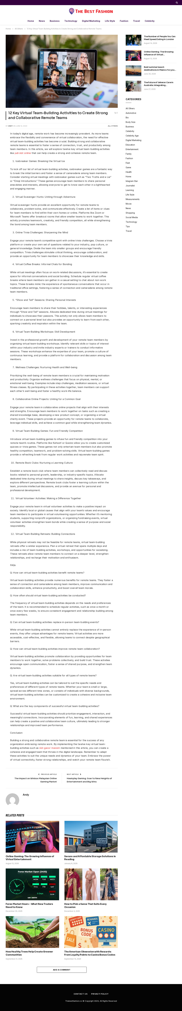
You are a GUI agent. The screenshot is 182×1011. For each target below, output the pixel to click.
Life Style (110, 21)
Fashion (124, 21)
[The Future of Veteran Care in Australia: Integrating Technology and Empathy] (133, 86)
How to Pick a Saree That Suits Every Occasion (85, 906)
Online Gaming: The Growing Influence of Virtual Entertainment (30, 858)
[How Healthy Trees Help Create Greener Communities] (32, 932)
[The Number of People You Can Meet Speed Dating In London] (133, 40)
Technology (70, 21)
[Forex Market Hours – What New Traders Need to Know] (32, 884)
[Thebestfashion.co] (91, 11)
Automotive (131, 113)
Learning (130, 190)
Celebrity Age (132, 135)
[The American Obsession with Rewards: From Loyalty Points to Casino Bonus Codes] (91, 932)
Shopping (130, 213)
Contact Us (81, 994)
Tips (128, 226)
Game (128, 167)
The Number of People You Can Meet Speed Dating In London (159, 38)
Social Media (132, 217)
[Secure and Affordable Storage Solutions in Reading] (91, 837)
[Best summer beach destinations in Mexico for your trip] (133, 70)
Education (130, 145)
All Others (113, 126)
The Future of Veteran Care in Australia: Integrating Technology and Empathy (158, 84)
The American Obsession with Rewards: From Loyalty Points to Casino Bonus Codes (89, 953)
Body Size (130, 122)
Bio (127, 117)
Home (31, 21)
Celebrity (150, 21)
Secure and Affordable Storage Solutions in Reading (90, 858)
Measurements (132, 199)
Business (55, 21)
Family (129, 154)
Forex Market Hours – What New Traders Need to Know (29, 906)
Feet (128, 163)
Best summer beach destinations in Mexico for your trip (159, 68)
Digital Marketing (91, 21)
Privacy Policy (99, 994)
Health (129, 172)
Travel (136, 21)
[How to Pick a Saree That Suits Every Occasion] (91, 884)
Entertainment (132, 149)
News (42, 21)
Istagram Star (132, 181)
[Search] (176, 2)
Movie (129, 204)
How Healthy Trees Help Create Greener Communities (29, 953)
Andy (10, 126)
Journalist (130, 185)
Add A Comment (61, 970)
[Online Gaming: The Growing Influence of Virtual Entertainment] (32, 837)
